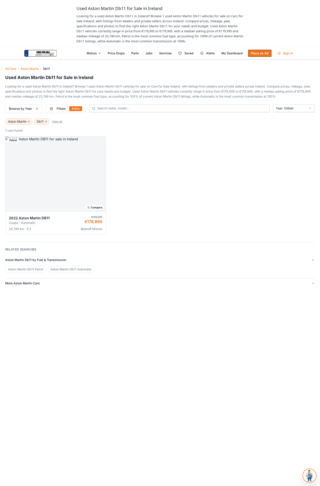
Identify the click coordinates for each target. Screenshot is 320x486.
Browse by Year (20, 108)
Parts (135, 53)
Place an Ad (260, 53)
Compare (96, 207)
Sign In (288, 53)
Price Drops (116, 53)
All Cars (10, 68)
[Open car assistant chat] (310, 476)
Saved (189, 53)
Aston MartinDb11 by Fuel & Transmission (35, 260)
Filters (68, 108)
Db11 (40, 121)
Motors (92, 53)
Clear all (57, 121)
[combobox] (294, 108)
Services (165, 53)
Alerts (210, 53)
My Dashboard (232, 53)
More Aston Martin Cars (22, 283)
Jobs (149, 53)
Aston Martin (29, 68)
